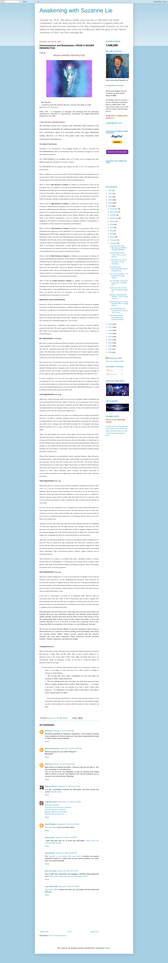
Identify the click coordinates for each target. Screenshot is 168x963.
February (113, 240)
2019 (110, 206)
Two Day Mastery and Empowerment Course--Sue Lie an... (119, 310)
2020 (110, 203)
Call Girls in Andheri (52, 805)
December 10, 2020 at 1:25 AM (69, 802)
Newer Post (44, 932)
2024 (110, 190)
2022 (110, 197)
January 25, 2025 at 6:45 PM (68, 886)
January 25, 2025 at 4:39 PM (66, 853)
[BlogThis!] (75, 718)
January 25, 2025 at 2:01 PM (65, 837)
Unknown (48, 731)
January (113, 243)
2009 (110, 352)
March (112, 237)
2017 (110, 327)
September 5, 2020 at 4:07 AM (69, 786)
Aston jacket (50, 837)
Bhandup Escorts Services (54, 814)
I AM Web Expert (51, 802)
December (114, 209)
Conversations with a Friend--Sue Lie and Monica (118, 255)
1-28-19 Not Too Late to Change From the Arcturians (118, 262)
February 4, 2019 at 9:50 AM (71, 748)
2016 (110, 330)
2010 (110, 349)
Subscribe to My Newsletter (117, 152)
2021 (110, 200)
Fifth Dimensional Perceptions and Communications (117, 317)
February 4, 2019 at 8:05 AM (63, 731)
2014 (110, 337)
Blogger (107, 948)
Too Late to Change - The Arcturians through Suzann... (119, 276)
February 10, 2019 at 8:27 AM (64, 764)
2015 (110, 333)
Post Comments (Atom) (57, 935)
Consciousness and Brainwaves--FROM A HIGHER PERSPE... (118, 248)
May (112, 231)
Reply (47, 741)
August (113, 221)
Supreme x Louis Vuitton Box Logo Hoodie (65, 856)
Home (69, 932)
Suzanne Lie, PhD (115, 358)
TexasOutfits (50, 853)
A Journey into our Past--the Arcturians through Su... (119, 290)
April (112, 234)
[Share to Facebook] (79, 718)
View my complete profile (115, 361)
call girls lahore (56, 792)
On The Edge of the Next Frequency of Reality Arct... (119, 283)
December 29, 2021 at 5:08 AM (67, 824)
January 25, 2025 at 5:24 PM (67, 871)
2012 (110, 343)
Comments (112, 374)
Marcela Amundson (52, 748)
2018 (110, 324)
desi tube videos (51, 827)
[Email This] (73, 718)
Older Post (94, 932)
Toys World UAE (51, 886)
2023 (110, 193)
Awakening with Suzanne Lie (76, 10)
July (111, 224)
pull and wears (50, 871)
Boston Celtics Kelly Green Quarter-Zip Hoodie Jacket (68, 876)
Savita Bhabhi (50, 824)
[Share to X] (77, 718)
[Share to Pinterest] (82, 718)
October (113, 215)
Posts (110, 370)
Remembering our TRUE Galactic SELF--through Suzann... (119, 303)
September (114, 218)
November (114, 212)
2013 (110, 340)
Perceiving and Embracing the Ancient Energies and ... (119, 269)
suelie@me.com (114, 123)
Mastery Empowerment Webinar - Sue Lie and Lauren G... (119, 297)
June (112, 227)
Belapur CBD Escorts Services (56, 812)
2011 (110, 346)
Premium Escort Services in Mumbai (58, 807)
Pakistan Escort (51, 786)
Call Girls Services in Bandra (55, 809)
